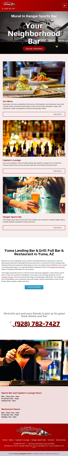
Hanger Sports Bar (38, 440)
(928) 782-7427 (9, 8)
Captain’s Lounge (22, 440)
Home (4, 440)
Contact (51, 440)
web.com (56, 454)
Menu (11, 440)
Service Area (61, 440)
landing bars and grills (57, 267)
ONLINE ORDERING (34, 48)
